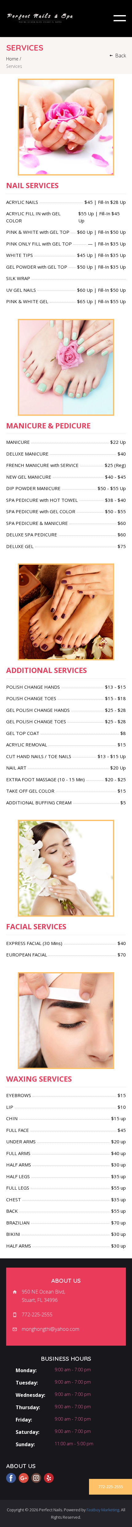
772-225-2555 (110, 1486)
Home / (13, 59)
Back (120, 55)
